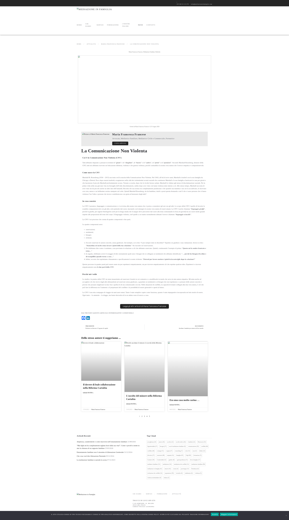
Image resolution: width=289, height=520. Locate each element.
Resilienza (195, 469)
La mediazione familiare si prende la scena (92, 460)
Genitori (150, 460)
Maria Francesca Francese (136, 52)
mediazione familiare (198, 464)
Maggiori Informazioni (229, 514)
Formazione (162, 494)
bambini (191, 442)
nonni (175, 469)
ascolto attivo (181, 442)
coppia (169, 451)
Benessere (202, 442)
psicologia (185, 469)
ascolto (170, 442)
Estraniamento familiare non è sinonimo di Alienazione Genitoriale (100, 452)
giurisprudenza (182, 460)
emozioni (160, 455)
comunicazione (193, 446)
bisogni (163, 446)
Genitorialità (161, 460)
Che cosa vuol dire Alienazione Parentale (91, 456)
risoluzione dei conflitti (154, 473)
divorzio (150, 455)
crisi (187, 451)
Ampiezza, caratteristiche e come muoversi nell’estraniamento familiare (102, 442)
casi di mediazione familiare (177, 446)
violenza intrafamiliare (154, 477)
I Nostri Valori (126, 25)
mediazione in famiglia (154, 469)
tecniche (179, 473)
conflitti (204, 446)
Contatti (150, 25)
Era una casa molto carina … (184, 400)
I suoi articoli (120, 143)
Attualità (176, 494)
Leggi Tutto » (88, 393)
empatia (170, 455)
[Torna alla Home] (99, 11)
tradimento (189, 473)
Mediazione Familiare (149, 52)
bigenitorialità (152, 446)
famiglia (179, 455)
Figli (188, 455)
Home (79, 25)
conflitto (150, 451)
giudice (172, 460)
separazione (169, 473)
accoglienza (151, 442)
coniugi (160, 451)
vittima (166, 477)
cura (195, 451)
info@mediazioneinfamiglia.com (201, 4)
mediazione (167, 464)
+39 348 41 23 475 (182, 4)
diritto (202, 451)
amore (162, 442)
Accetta (215, 514)
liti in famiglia (195, 460)
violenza (198, 473)
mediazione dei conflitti (181, 464)
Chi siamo (88, 25)
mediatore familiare (153, 464)
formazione (197, 455)
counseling (179, 451)
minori (168, 469)
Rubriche (157, 52)
